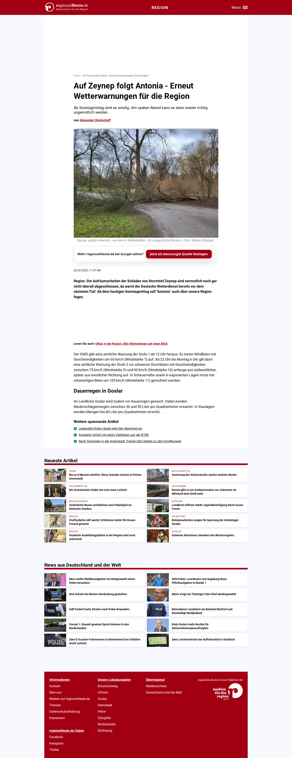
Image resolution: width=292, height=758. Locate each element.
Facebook (56, 737)
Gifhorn (103, 692)
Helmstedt (105, 705)
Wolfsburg (105, 731)
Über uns (55, 692)
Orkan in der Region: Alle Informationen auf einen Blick (131, 343)
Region (77, 75)
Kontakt (54, 686)
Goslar (102, 699)
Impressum (57, 718)
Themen (55, 705)
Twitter (54, 750)
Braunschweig (108, 686)
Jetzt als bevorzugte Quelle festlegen (179, 254)
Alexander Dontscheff (95, 120)
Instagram (56, 743)
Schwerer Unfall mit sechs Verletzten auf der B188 (114, 435)
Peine (101, 711)
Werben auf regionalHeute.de (69, 699)
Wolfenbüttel (107, 724)
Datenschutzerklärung (64, 711)
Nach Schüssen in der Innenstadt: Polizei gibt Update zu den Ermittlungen (130, 441)
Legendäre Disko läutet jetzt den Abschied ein (110, 428)
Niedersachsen (156, 686)
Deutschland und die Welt (164, 692)
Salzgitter (104, 718)
